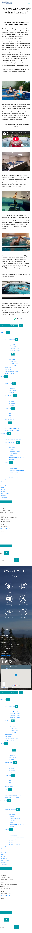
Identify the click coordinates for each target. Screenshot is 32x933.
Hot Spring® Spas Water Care (13, 439)
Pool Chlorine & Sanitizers (16, 478)
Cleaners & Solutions (14, 451)
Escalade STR (12, 403)
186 (10, 416)
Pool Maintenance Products (16, 457)
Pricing (3, 489)
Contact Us (4, 497)
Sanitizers (11, 459)
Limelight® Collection (14, 347)
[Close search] (6, 553)
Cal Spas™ (8, 354)
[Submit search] (16, 560)
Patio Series (12, 359)
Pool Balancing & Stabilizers (16, 470)
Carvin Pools (8, 383)
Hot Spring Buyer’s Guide (11, 371)
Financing (3, 495)
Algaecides (12, 448)
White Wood (12, 390)
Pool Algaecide (13, 468)
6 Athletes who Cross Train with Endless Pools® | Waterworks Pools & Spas (7, 3)
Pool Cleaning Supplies (15, 474)
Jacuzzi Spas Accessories (12, 430)
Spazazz (7, 480)
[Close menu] (21, 325)
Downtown (12, 388)
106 (10, 414)
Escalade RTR (12, 401)
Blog (2, 487)
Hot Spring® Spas (10, 339)
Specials (23, 617)
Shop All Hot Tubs (9, 373)
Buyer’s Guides (5, 493)
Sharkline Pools (9, 396)
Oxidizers (11, 455)
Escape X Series (13, 363)
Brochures (4, 491)
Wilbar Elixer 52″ (9, 419)
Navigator (11, 405)
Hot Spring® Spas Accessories (13, 428)
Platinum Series (13, 365)
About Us (3, 485)
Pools (2, 376)
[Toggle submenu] (8, 332)
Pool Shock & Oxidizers (15, 476)
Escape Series (13, 361)
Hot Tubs (3, 332)
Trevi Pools (8, 408)
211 (10, 418)
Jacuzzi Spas (8, 367)
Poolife (7, 463)
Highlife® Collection (14, 345)
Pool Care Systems (14, 472)
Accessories (4, 423)
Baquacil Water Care (10, 442)
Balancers (11, 450)
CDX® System (13, 453)
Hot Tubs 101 (8, 369)
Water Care (4, 433)
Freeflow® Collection (14, 351)
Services (3, 482)
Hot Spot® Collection (14, 349)
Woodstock (12, 392)
